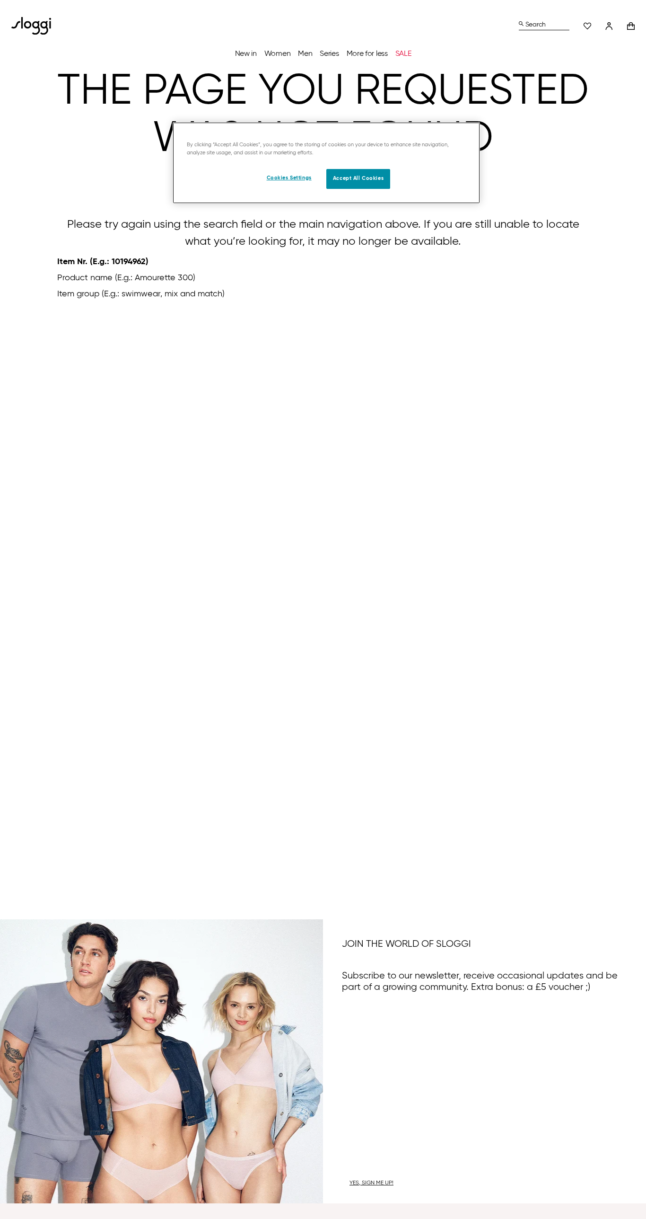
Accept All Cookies (358, 178)
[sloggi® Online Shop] (35, 26)
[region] (326, 163)
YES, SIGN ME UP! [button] (371, 1183)
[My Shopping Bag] (631, 26)
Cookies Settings (289, 178)
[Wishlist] (587, 26)
